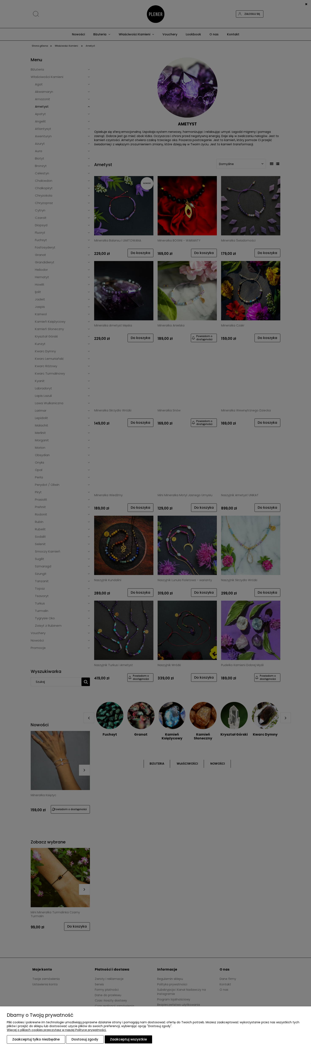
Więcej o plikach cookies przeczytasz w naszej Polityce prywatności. (56, 1030)
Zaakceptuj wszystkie (128, 1039)
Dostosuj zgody (85, 1039)
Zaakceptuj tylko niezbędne (36, 1039)
